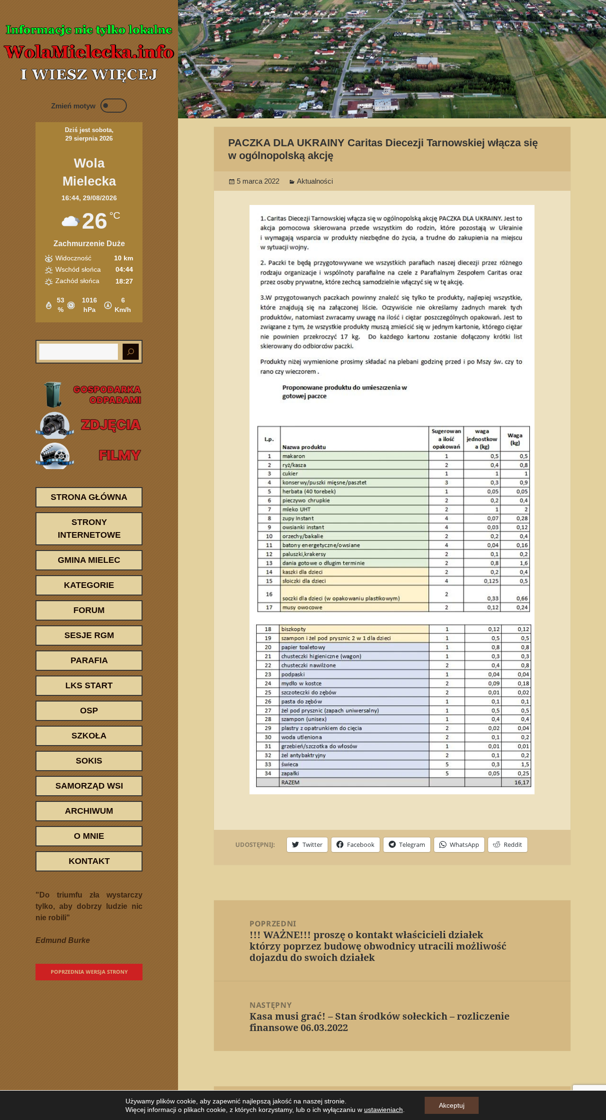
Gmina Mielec (89, 560)
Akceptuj (451, 1105)
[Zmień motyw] (113, 105)
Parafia (89, 660)
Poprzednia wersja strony (89, 971)
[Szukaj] (131, 352)
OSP (89, 710)
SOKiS (89, 760)
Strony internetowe (89, 528)
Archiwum (89, 811)
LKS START (89, 685)
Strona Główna (89, 497)
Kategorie (89, 585)
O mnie (89, 836)
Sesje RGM (89, 635)
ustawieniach (383, 1109)
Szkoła (89, 735)
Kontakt (89, 861)
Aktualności (315, 181)
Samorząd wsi (89, 786)
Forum (89, 610)
